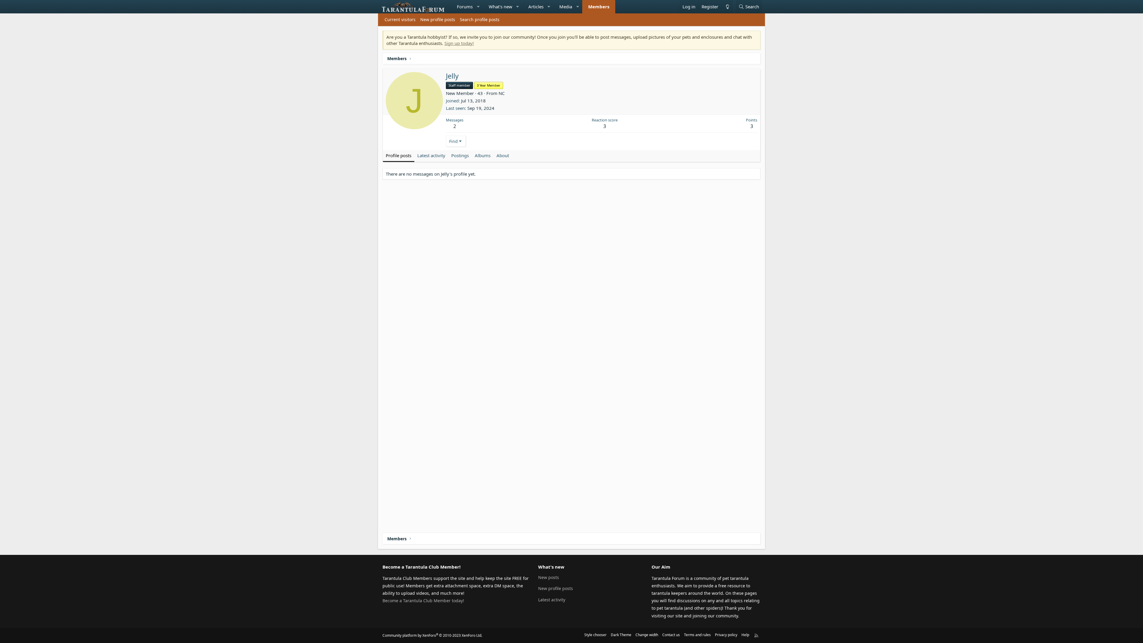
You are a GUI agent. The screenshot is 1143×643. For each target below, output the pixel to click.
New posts (548, 577)
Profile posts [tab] (398, 155)
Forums (465, 7)
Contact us (671, 634)
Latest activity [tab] (431, 155)
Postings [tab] (460, 155)
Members (598, 7)
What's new (500, 7)
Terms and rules (697, 634)
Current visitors (400, 19)
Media (565, 7)
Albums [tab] (483, 155)
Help (745, 634)
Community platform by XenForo (432, 635)
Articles (536, 7)
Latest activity (551, 600)
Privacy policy (726, 634)
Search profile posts (479, 19)
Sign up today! (459, 43)
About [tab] (502, 155)
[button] (478, 6)
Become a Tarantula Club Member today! (423, 600)
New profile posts (437, 19)
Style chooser (595, 634)
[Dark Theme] (727, 6)
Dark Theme (621, 634)
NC (502, 93)
